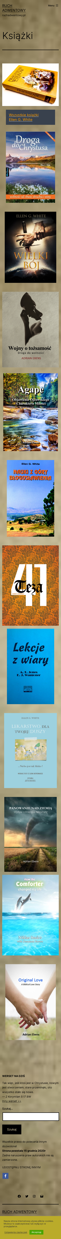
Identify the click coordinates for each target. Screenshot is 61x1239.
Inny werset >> (11, 1101)
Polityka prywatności (15, 1219)
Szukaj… (7, 1108)
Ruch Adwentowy (19, 1212)
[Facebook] (5, 1176)
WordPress (40, 1226)
